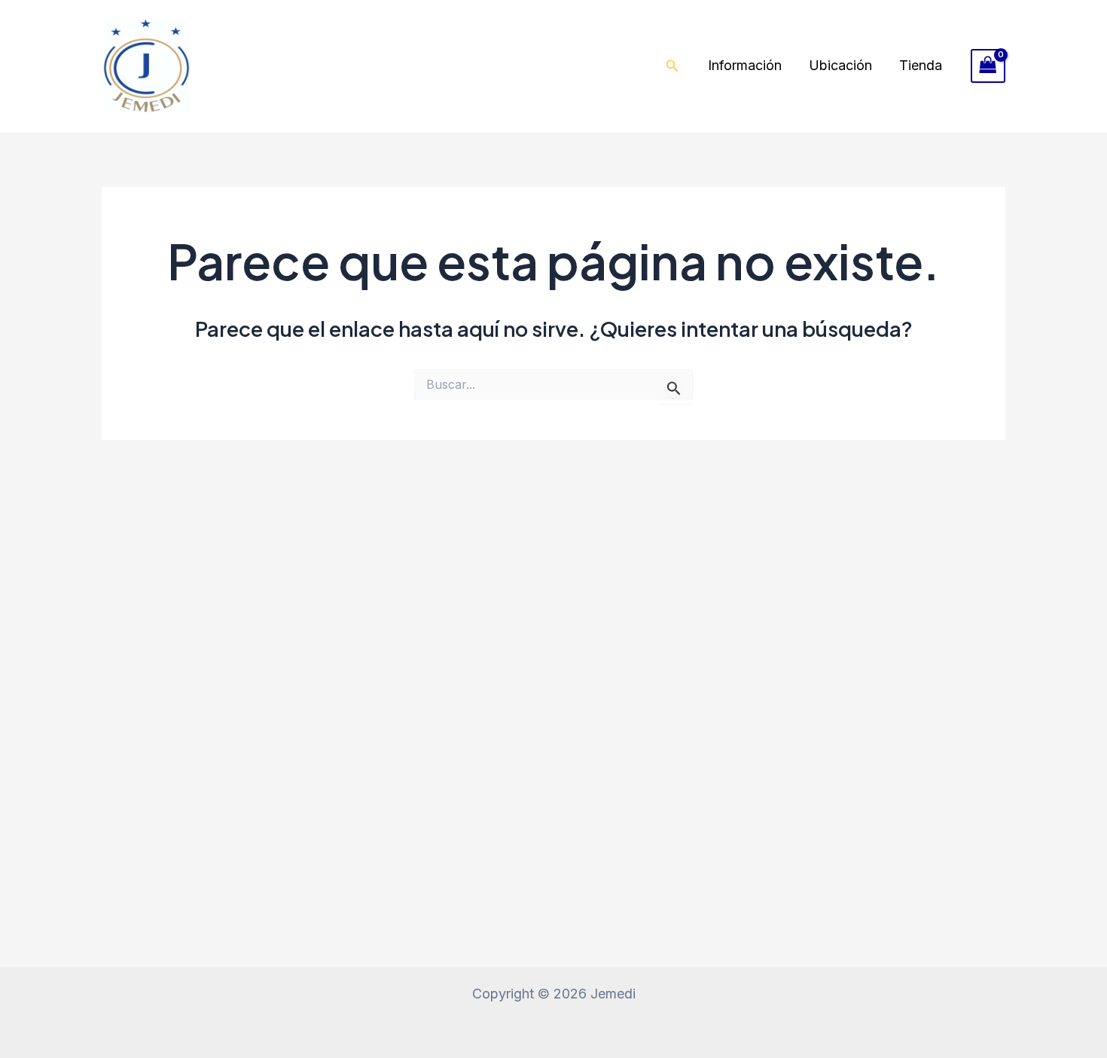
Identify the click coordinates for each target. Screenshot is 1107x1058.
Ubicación (840, 65)
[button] (672, 66)
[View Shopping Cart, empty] (988, 66)
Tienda (920, 65)
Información (745, 65)
